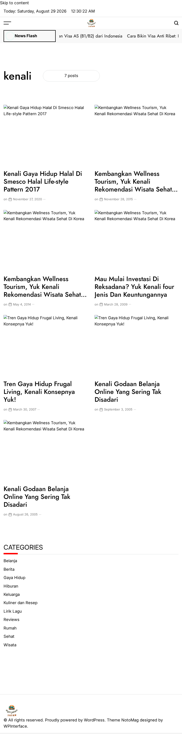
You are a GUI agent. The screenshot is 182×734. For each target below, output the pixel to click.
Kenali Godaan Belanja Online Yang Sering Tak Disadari (128, 391)
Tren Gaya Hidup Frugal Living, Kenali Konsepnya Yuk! (39, 391)
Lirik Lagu (13, 611)
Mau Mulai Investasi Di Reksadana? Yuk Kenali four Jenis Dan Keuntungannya (134, 286)
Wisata (10, 645)
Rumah (10, 628)
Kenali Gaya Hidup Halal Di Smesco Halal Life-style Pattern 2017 (43, 181)
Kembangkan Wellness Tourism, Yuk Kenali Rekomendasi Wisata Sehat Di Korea (133, 185)
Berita (9, 569)
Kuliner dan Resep (20, 602)
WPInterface (15, 726)
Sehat (9, 636)
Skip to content (14, 2)
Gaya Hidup (14, 577)
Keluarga (12, 594)
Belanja (10, 560)
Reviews (11, 619)
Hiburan (11, 586)
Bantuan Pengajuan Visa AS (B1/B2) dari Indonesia (71, 36)
